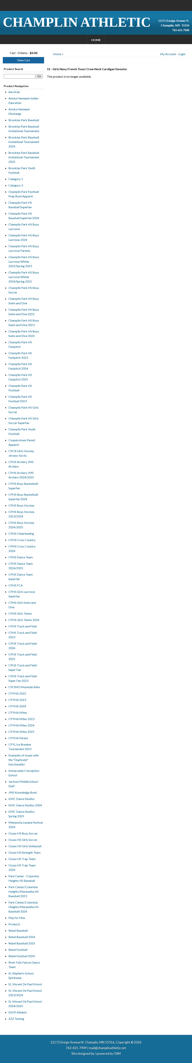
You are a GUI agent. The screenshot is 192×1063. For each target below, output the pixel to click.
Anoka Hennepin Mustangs (19, 111)
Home (96, 40)
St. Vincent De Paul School (25, 984)
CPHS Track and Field (22, 626)
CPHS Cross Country (21, 540)
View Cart (23, 60)
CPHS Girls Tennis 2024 (23, 620)
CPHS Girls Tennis (20, 613)
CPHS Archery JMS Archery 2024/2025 (21, 475)
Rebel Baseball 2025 (21, 943)
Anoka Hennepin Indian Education (23, 100)
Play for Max (16, 917)
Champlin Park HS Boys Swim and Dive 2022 (23, 312)
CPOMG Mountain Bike (24, 687)
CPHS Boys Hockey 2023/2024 (21, 514)
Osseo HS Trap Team (22, 859)
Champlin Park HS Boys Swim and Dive (23, 301)
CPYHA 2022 (17, 693)
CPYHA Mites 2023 (21, 719)
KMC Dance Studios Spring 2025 (21, 814)
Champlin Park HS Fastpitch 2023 (20, 355)
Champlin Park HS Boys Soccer (23, 290)
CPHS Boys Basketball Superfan (23, 486)
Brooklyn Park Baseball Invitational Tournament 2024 (23, 141)
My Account (168, 54)
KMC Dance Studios (21, 799)
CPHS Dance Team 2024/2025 (20, 566)
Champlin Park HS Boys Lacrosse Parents (23, 248)
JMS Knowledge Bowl (22, 792)
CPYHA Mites (17, 712)
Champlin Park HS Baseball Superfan (20, 205)
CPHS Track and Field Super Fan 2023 (22, 678)
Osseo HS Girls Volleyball (24, 846)
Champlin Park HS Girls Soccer (23, 410)
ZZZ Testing (16, 1018)
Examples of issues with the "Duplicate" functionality (23, 759)
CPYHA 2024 (17, 706)
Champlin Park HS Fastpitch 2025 (20, 377)
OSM (117, 1053)
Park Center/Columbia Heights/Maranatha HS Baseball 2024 (23, 907)
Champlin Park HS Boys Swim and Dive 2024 (23, 333)
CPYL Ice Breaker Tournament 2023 (19, 747)
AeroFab (14, 92)
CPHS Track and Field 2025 (22, 657)
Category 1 (15, 179)
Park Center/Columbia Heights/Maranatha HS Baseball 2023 (23, 891)
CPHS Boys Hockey (21, 505)
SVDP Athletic (17, 1012)
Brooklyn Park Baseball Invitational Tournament (23, 129)
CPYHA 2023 (17, 699)
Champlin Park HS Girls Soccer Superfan (23, 420)
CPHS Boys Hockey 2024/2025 (21, 525)
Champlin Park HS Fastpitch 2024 (20, 366)
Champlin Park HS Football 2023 (20, 399)
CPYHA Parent (18, 738)
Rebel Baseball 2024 (21, 937)
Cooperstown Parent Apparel (21, 442)
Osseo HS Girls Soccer (22, 839)
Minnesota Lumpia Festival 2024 (25, 825)
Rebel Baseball (18, 930)
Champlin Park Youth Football (21, 431)
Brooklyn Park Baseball (23, 120)
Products (14, 924)
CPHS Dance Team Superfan (20, 577)
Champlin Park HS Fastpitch (20, 344)
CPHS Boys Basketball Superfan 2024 (23, 497)
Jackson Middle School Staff (23, 784)
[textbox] (19, 76)
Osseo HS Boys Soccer (23, 833)
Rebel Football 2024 (21, 956)
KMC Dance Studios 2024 (25, 805)
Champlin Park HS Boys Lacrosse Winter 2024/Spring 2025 (23, 277)
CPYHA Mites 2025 (21, 731)
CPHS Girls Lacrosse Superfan (21, 594)
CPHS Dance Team (20, 557)
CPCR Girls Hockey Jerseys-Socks (21, 453)
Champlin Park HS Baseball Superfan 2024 (23, 216)
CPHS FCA (15, 585)
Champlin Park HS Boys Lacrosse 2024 (23, 237)
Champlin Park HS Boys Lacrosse (23, 227)
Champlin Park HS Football (20, 388)
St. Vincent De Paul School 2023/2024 (25, 993)
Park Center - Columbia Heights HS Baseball (23, 878)
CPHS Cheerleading (21, 533)
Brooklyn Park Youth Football (21, 170)
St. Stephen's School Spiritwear (21, 975)
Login (181, 54)
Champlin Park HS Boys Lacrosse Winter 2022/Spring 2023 (23, 261)
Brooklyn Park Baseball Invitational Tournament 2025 (23, 157)
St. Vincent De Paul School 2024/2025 (25, 1004)
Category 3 (15, 185)
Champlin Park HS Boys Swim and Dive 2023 (23, 323)
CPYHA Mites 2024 (21, 725)
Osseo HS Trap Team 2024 (22, 867)
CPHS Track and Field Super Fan (22, 667)
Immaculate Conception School (23, 773)
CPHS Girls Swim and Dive (22, 605)
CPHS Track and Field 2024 (22, 646)
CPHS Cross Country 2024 (21, 548)
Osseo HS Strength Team (24, 852)
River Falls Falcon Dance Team (24, 965)
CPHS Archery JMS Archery (21, 464)
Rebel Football (17, 949)
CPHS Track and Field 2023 (22, 635)
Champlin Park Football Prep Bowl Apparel (23, 194)
